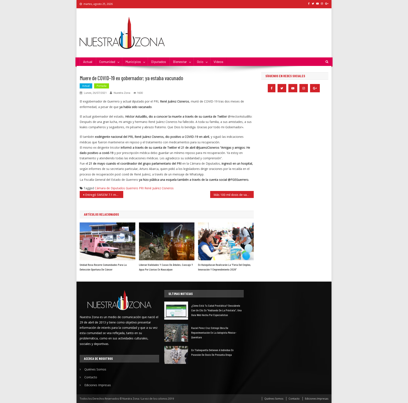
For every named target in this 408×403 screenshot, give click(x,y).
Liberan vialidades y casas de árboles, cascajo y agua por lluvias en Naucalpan (166, 267)
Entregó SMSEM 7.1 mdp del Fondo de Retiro (104, 195)
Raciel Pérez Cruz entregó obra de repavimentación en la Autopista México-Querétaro (214, 332)
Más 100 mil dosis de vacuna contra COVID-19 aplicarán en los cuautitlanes (234, 195)
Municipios (133, 62)
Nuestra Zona (122, 92)
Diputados (158, 62)
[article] (167, 158)
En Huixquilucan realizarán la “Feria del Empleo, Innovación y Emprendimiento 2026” (224, 267)
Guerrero (132, 188)
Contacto (90, 377)
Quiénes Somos (95, 369)
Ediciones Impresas (97, 385)
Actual (87, 62)
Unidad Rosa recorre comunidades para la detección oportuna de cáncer (103, 267)
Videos (218, 62)
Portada (101, 86)
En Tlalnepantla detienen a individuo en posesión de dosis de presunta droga (212, 352)
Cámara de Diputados (110, 188)
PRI (141, 188)
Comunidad (107, 62)
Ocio (200, 62)
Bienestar (180, 62)
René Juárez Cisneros (159, 188)
